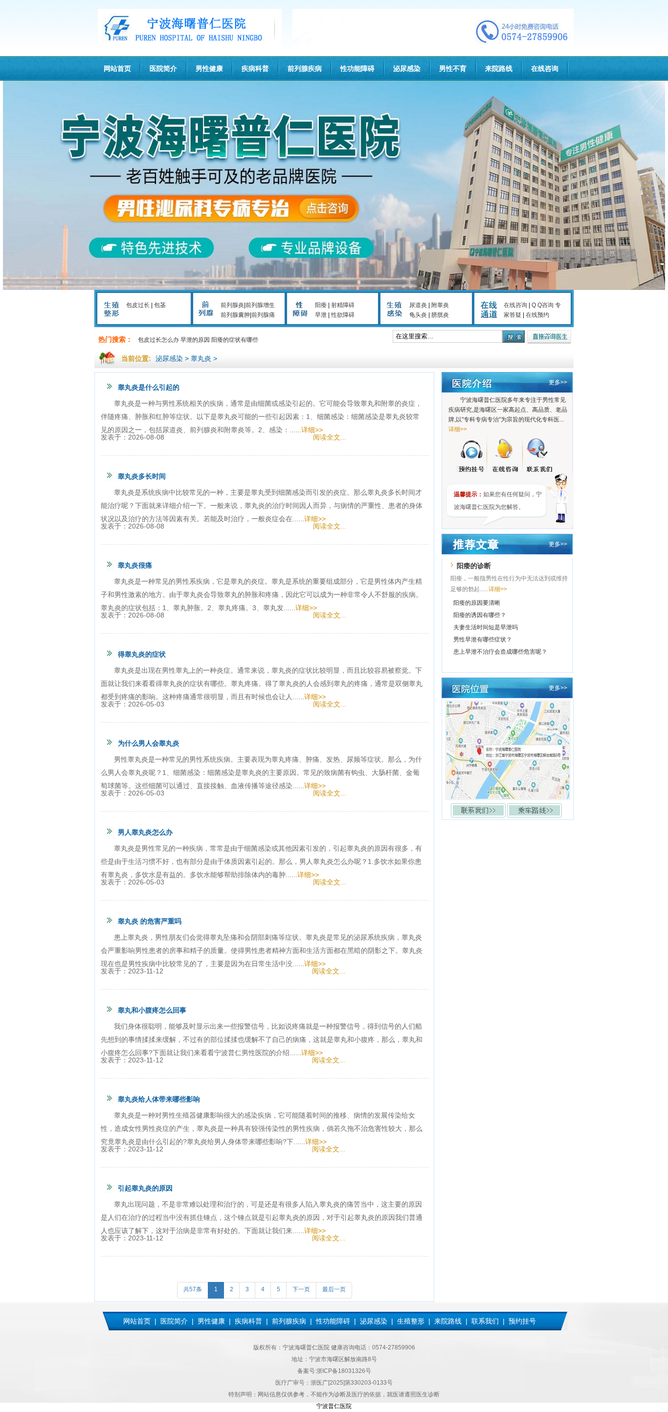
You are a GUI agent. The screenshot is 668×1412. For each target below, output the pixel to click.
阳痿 (321, 305)
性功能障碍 (357, 68)
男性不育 (453, 68)
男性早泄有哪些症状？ (482, 639)
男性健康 (209, 68)
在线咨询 (544, 68)
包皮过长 (138, 305)
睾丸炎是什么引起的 (148, 387)
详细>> (312, 430)
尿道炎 (418, 305)
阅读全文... (329, 437)
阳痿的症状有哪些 (234, 339)
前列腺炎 (232, 305)
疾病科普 (255, 68)
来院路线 (498, 68)
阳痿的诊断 (474, 566)
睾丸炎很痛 (135, 565)
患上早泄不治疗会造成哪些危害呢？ (500, 651)
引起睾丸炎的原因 (145, 1188)
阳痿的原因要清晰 (476, 602)
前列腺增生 (260, 305)
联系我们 (485, 1321)
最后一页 (334, 1289)
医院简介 (163, 68)
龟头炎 (418, 314)
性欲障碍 (343, 314)
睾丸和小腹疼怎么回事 (152, 1010)
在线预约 (537, 314)
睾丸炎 (201, 358)
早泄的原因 (195, 339)
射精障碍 (343, 305)
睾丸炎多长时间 (142, 476)
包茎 (160, 305)
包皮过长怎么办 (158, 339)
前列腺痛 (263, 314)
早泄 (321, 314)
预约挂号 (522, 1321)
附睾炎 (440, 305)
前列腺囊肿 (235, 314)
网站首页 (117, 68)
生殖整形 (410, 1321)
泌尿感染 (407, 68)
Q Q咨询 (543, 305)
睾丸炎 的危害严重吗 (149, 921)
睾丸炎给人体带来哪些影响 (159, 1099)
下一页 (301, 1289)
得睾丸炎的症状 (142, 654)
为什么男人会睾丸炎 (148, 743)
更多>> (558, 382)
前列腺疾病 (305, 68)
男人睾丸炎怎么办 (145, 832)
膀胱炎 (440, 314)
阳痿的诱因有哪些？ (479, 615)
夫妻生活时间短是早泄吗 (485, 627)
